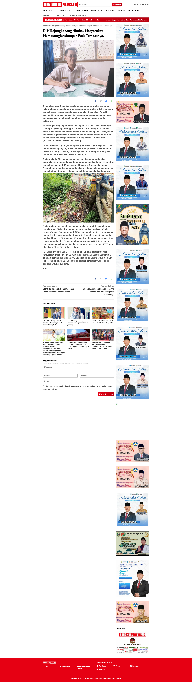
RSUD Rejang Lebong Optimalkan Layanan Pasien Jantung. (77, 323)
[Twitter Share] (101, 101)
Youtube (102, 669)
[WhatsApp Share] (111, 101)
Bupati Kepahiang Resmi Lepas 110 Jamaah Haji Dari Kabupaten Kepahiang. (98, 290)
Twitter (118, 666)
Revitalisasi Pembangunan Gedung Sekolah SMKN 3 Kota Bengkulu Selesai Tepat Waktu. (78, 346)
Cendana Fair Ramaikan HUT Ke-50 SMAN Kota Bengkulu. (102, 322)
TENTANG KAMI (65, 666)
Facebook (102, 666)
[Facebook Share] (95, 101)
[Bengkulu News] (60, 4)
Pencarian (117, 4)
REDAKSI (46, 666)
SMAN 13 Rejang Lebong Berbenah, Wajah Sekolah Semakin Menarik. (58, 289)
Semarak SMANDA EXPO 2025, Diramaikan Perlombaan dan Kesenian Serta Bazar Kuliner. (102, 346)
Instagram (135, 666)
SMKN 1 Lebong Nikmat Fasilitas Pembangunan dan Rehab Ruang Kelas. (53, 323)
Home (45, 25)
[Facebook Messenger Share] (106, 101)
